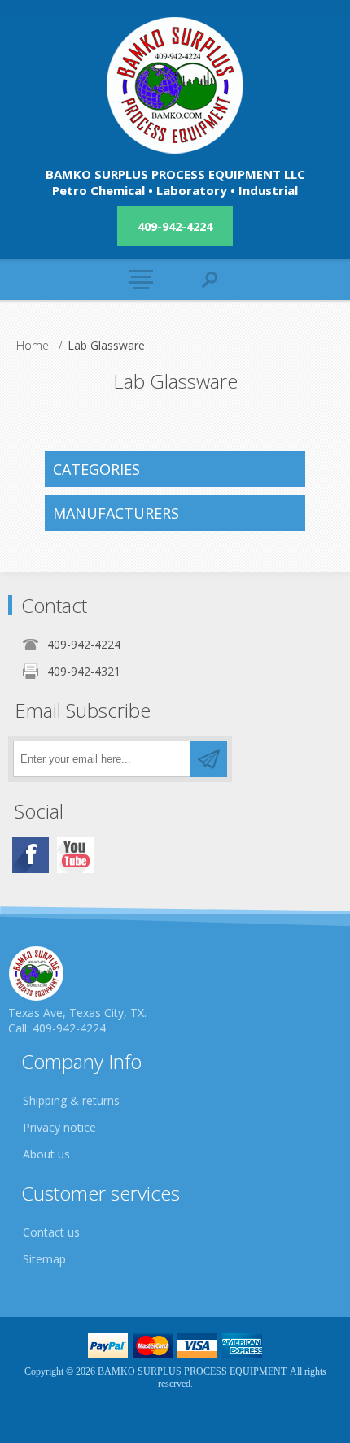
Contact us (51, 1232)
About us (46, 1154)
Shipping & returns (71, 1100)
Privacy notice (59, 1127)
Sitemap (44, 1259)
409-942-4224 (175, 226)
